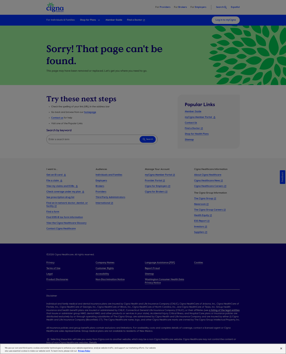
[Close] (281, 348)
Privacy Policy (84, 351)
